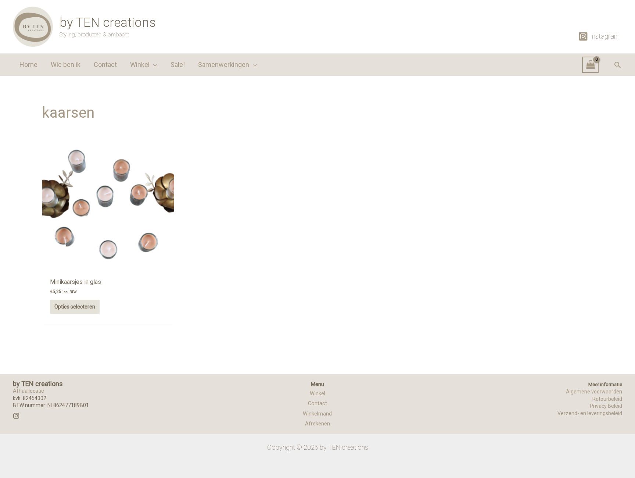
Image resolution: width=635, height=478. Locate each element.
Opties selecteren (74, 307)
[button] (153, 65)
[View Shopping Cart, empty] (590, 65)
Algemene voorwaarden (594, 392)
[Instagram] (16, 416)
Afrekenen (317, 423)
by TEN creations (108, 22)
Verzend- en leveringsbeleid (589, 413)
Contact (317, 403)
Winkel (317, 393)
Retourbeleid (607, 399)
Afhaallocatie (28, 391)
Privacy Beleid (606, 406)
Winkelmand (317, 413)
